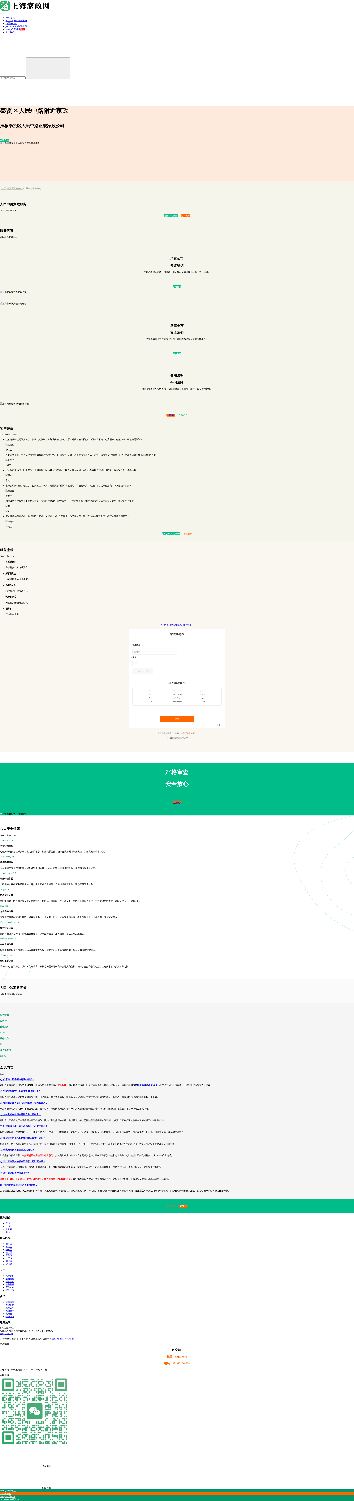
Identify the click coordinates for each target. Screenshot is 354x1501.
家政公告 (10, 1290)
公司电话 (10, 1278)
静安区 (9, 1249)
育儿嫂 (9, 1229)
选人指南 (177, 353)
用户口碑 (11, 23)
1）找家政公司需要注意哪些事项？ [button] (17, 1079)
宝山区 (9, 1264)
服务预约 (10, 1284)
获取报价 (170, 415)
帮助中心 (10, 1281)
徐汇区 (9, 1252)
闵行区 (9, 1261)
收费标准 (13, 29)
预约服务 (183, 1206)
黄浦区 (9, 1246)
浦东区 (9, 1244)
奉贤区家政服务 (15, 188)
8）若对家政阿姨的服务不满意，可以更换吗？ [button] (22, 1161)
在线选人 (171, 216)
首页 (10, 17)
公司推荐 (185, 216)
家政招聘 (10, 1305)
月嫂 (8, 1226)
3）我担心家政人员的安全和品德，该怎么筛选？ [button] (24, 1103)
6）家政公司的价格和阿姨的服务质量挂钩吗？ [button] (22, 1138)
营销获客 (10, 1302)
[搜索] (20, 56)
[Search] (48, 68)
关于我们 (10, 32)
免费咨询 (4, 140)
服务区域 (16, 20)
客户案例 (171, 533)
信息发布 (10, 1316)
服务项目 (141, 1085)
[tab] (177, 1082)
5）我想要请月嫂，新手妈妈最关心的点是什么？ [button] (24, 1126)
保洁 (8, 1232)
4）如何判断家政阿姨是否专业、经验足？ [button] (20, 1114)
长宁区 (9, 1258)
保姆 (8, 1223)
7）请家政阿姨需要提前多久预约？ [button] (17, 1149)
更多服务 (170, 1206)
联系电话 (16, 26)
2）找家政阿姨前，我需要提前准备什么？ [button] (20, 1091)
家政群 (9, 1313)
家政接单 (10, 1311)
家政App (10, 1287)
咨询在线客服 (6, 1333)
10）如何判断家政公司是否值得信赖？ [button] (19, 1185)
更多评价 (188, 533)
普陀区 (9, 1255)
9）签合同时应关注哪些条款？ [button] (15, 1173)
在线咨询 (183, 415)
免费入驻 (10, 1308)
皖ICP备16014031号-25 (63, 1339)
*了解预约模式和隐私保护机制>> (177, 625)
